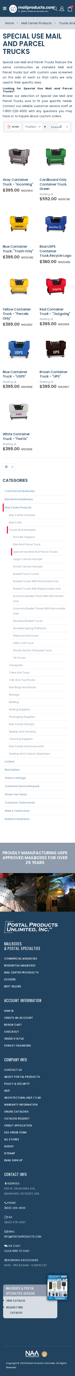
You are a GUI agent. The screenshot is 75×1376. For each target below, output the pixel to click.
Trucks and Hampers (22, 530)
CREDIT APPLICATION (18, 1125)
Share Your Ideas (16, 794)
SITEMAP (9, 1153)
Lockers (9, 761)
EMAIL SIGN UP (13, 1160)
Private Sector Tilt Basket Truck (32, 650)
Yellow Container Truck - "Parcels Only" (17, 314)
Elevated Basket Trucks (28, 621)
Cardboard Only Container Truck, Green (53, 184)
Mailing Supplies (19, 709)
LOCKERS (10, 979)
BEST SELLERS (12, 986)
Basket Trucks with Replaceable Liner (37, 588)
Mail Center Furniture (22, 515)
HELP (7, 1090)
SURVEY (9, 1146)
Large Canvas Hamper (27, 559)
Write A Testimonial (17, 811)
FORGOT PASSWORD (17, 1045)
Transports (16, 665)
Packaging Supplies (22, 717)
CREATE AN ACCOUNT (18, 1018)
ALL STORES (11, 1139)
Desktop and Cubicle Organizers (29, 753)
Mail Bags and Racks (22, 687)
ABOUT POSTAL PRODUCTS (22, 1077)
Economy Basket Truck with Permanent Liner (38, 598)
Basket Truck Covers (26, 574)
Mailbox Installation (17, 819)
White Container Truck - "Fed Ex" (16, 436)
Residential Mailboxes (19, 499)
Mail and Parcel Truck (26, 544)
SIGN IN (9, 1011)
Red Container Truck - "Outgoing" (55, 311)
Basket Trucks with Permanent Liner (36, 581)
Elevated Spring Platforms (29, 628)
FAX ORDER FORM (15, 1132)
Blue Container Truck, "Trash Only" (18, 248)
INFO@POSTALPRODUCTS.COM (22, 1236)
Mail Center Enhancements (26, 746)
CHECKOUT (11, 1031)
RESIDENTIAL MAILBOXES (20, 965)
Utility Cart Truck (23, 643)
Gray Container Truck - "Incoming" (18, 182)
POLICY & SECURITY (17, 1084)
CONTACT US (13, 1070)
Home (9, 23)
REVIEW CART (13, 1025)
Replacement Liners (26, 635)
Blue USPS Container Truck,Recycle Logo (55, 251)
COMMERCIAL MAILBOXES (20, 958)
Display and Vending (22, 731)
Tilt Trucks (19, 658)
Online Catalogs (15, 778)
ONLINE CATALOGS (16, 1111)
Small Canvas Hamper (28, 566)
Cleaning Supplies (21, 739)
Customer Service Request (22, 786)
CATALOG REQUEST (17, 1118)
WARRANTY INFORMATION (21, 1104)
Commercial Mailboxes (20, 491)
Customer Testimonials (20, 802)
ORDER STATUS (14, 1038)
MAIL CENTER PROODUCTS (21, 972)
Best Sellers (12, 769)
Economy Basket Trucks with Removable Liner (39, 611)
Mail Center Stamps (21, 724)
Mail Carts (15, 522)
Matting (14, 702)
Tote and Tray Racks (22, 680)
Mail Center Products (36, 23)
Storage (14, 694)
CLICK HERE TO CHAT (17, 1251)
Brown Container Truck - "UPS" (54, 374)
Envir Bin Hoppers (24, 537)
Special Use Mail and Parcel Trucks (35, 552)
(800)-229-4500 (15, 1208)
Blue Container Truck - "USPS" (15, 374)
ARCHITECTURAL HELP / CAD (22, 1097)
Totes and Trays (19, 672)
